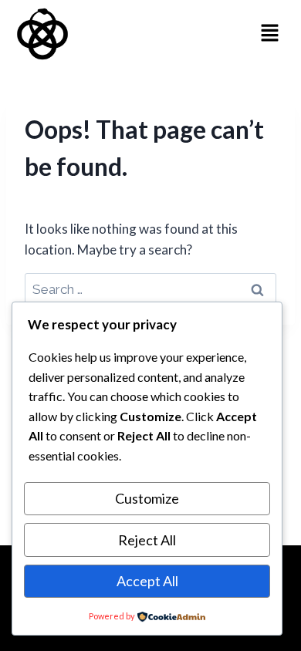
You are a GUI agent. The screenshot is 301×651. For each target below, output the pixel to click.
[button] (270, 33)
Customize (147, 498)
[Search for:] (150, 289)
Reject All (147, 539)
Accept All (147, 580)
